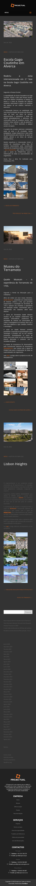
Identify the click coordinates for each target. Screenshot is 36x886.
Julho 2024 (6, 664)
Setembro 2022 (8, 684)
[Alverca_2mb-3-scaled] (10, 199)
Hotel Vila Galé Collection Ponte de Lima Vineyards (17, 623)
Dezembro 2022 (8, 677)
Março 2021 (7, 692)
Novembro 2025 (8, 646)
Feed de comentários (9, 760)
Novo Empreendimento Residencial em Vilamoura (17, 620)
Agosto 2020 (7, 704)
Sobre (18, 800)
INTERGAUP (13, 508)
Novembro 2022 (8, 679)
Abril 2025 (6, 656)
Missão (18, 803)
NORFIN (21, 498)
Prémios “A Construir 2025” (11, 625)
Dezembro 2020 (8, 697)
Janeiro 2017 (7, 729)
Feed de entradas (8, 757)
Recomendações (18, 813)
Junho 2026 (7, 644)
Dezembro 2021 (8, 687)
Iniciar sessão (7, 755)
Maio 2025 (6, 654)
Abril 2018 (6, 719)
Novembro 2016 (8, 732)
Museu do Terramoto (11, 248)
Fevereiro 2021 (8, 694)
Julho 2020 (6, 707)
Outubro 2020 (7, 699)
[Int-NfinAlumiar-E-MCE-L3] (22, 583)
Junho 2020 (7, 709)
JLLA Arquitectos (10, 150)
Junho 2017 (7, 724)
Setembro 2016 (8, 737)
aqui (8, 355)
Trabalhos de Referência (18, 834)
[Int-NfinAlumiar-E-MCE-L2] (10, 583)
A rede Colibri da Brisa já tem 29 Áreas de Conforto (17, 628)
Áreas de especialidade (18, 830)
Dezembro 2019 (8, 714)
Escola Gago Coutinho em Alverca (16, 41)
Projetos (18, 823)
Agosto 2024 (7, 661)
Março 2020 (7, 712)
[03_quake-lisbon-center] (22, 395)
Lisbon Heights (9, 445)
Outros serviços (18, 827)
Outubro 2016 (7, 734)
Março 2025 (7, 659)
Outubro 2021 (7, 689)
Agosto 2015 (7, 739)
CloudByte (25, 883)
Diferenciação (18, 806)
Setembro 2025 (8, 652)
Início (5, 52)
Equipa (18, 810)
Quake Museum (8, 300)
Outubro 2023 (7, 674)
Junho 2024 (7, 667)
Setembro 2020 (8, 702)
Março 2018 (7, 722)
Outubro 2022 (7, 682)
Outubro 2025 (7, 649)
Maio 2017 (6, 727)
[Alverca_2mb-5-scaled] (22, 199)
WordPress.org (8, 762)
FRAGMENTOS (8, 348)
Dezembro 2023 (8, 672)
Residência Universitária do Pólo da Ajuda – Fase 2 (17, 630)
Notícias (6, 747)
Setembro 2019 (8, 717)
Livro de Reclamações (18, 841)
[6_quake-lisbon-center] (10, 395)
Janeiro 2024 (7, 669)
